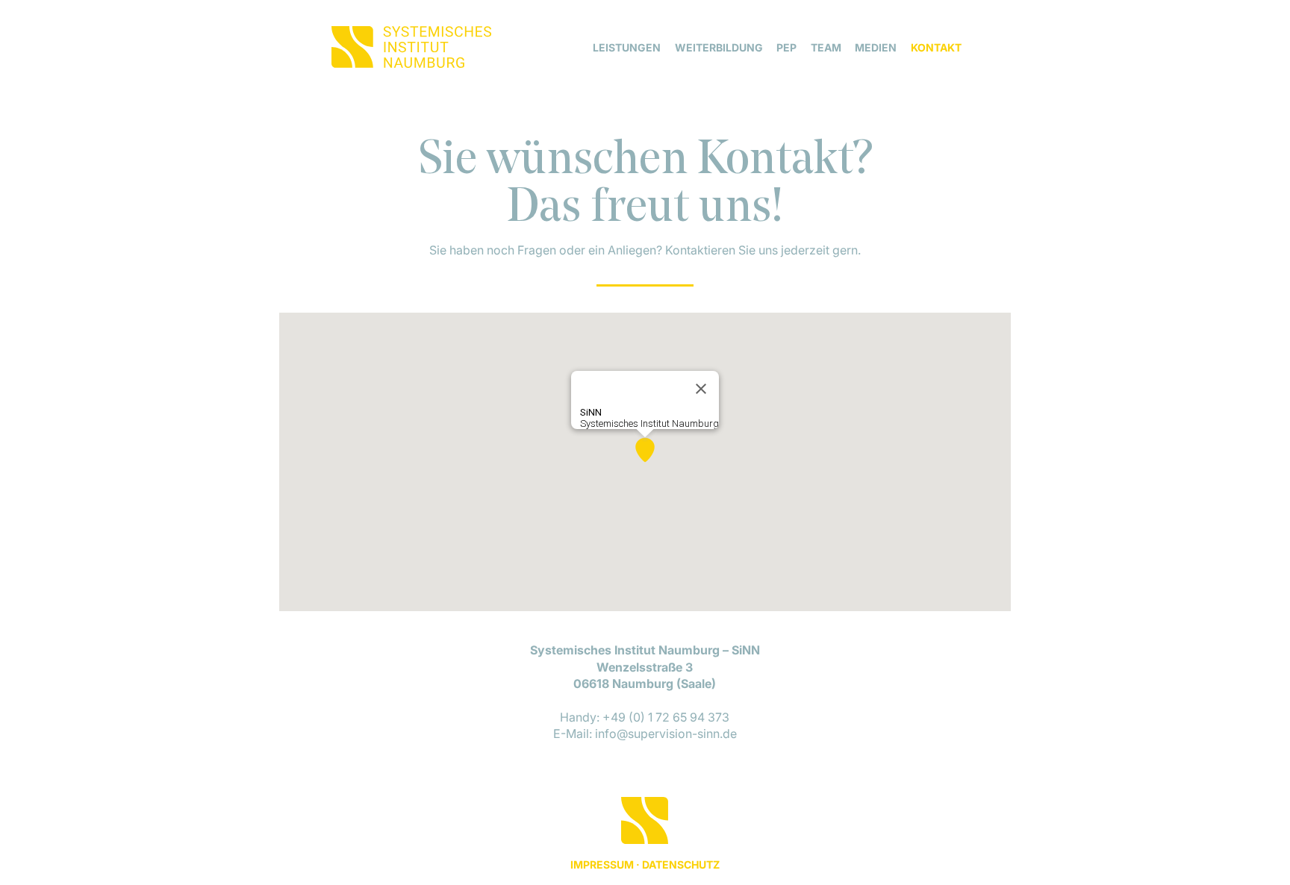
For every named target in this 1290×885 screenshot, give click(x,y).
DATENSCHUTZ (681, 864)
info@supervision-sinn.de (666, 733)
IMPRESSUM (602, 864)
